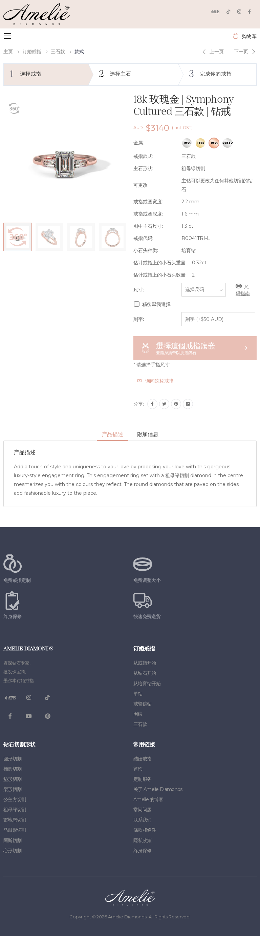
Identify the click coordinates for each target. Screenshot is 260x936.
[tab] (112, 434)
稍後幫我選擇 (156, 304)
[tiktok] (228, 11)
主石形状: (143, 168)
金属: (138, 143)
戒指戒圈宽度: (148, 202)
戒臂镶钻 (142, 704)
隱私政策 (142, 840)
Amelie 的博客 (148, 799)
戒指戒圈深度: (148, 214)
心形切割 (12, 851)
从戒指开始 (144, 663)
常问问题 (142, 810)
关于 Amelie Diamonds (157, 789)
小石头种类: (145, 250)
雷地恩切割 (14, 820)
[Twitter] (164, 404)
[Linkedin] (188, 404)
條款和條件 (144, 830)
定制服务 (142, 779)
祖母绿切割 (14, 810)
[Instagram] (239, 11)
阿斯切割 (12, 840)
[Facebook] (249, 11)
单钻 (138, 694)
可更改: (141, 185)
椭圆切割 (12, 769)
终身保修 (142, 851)
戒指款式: (143, 156)
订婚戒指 (31, 51)
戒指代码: (143, 238)
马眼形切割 (14, 830)
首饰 (138, 769)
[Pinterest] (176, 404)
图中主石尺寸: (148, 226)
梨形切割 (12, 789)
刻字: (138, 319)
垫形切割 (12, 779)
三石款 (58, 51)
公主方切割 (14, 799)
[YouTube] (29, 716)
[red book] (215, 11)
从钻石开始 (144, 673)
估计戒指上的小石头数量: (160, 275)
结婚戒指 (142, 759)
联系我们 (142, 820)
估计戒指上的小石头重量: (160, 263)
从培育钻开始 (146, 683)
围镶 (138, 714)
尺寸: (138, 290)
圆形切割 (12, 759)
